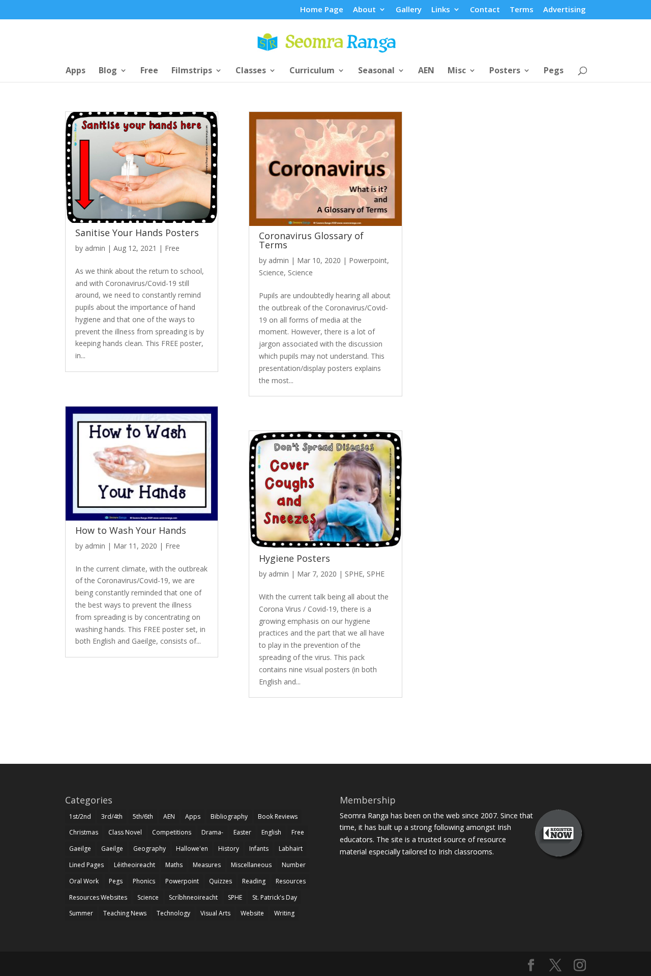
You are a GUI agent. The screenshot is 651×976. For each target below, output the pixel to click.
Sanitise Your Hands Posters (137, 232)
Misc (457, 71)
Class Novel (125, 832)
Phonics (144, 881)
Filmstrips (191, 71)
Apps (75, 71)
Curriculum (312, 71)
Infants (259, 848)
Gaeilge (80, 848)
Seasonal (376, 71)
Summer (81, 913)
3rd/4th (112, 816)
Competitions (171, 832)
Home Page (321, 10)
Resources (291, 881)
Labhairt (291, 848)
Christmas (83, 832)
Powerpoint (368, 260)
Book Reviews (278, 816)
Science (271, 272)
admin (95, 248)
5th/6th (143, 816)
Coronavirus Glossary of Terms (311, 240)
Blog (108, 71)
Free (149, 71)
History (228, 848)
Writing (284, 913)
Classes (250, 71)
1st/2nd (80, 816)
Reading (253, 881)
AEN (426, 71)
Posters (504, 71)
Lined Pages (86, 864)
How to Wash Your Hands (130, 530)
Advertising (564, 10)
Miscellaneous (251, 864)
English (271, 832)
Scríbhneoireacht (193, 897)
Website (252, 913)
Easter (242, 832)
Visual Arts (215, 913)
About (364, 10)
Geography (149, 848)
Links (440, 10)
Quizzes (220, 881)
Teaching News (124, 913)
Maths (174, 864)
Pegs (554, 71)
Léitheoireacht (134, 864)
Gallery (409, 10)
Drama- (212, 832)
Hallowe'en (192, 848)
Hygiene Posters (294, 558)
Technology (173, 913)
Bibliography (229, 816)
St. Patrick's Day (274, 897)
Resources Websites (98, 897)
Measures (207, 864)
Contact (485, 10)
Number (294, 864)
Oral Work (84, 881)
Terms (522, 10)
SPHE (354, 574)
